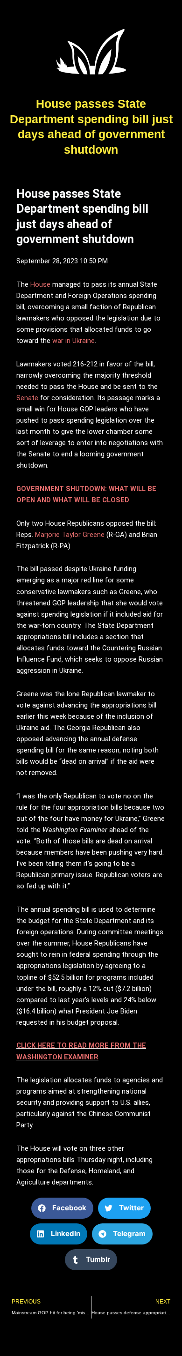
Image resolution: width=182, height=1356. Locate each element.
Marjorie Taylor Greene (70, 534)
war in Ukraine (73, 340)
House (40, 284)
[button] (62, 1208)
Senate (27, 398)
